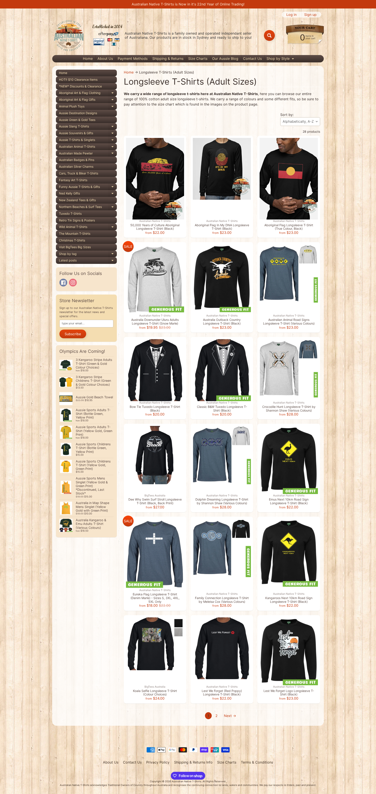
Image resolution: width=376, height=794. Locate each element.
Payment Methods (133, 58)
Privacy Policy (158, 762)
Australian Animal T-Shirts (88, 147)
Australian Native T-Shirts (186, 781)
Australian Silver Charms (76, 166)
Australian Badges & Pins (76, 160)
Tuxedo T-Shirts (70, 213)
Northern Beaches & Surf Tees (88, 207)
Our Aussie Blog (225, 58)
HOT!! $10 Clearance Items (78, 79)
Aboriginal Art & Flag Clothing (88, 93)
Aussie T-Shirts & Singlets (88, 140)
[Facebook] (63, 282)
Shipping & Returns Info (193, 762)
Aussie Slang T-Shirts (88, 127)
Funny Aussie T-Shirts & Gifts (88, 187)
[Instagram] (73, 282)
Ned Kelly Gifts (88, 194)
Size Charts (197, 58)
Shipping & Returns (167, 58)
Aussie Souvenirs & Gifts (88, 134)
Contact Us (252, 58)
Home (88, 58)
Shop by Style (281, 59)
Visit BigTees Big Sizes (75, 247)
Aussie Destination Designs (78, 113)
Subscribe (73, 334)
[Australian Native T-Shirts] (88, 35)
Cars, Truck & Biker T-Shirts (78, 173)
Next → (230, 716)
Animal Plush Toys (88, 107)
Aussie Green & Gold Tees (77, 120)
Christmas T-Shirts (72, 240)
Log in (291, 14)
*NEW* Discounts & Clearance (80, 86)
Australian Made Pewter (88, 154)
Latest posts (88, 261)
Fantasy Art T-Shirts (73, 180)
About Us (105, 58)
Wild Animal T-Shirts (88, 227)
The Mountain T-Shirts (74, 233)
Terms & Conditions (257, 762)
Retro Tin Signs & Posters (77, 220)
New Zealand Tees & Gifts (77, 200)
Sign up (310, 14)
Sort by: (287, 114)
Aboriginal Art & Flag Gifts (88, 100)
